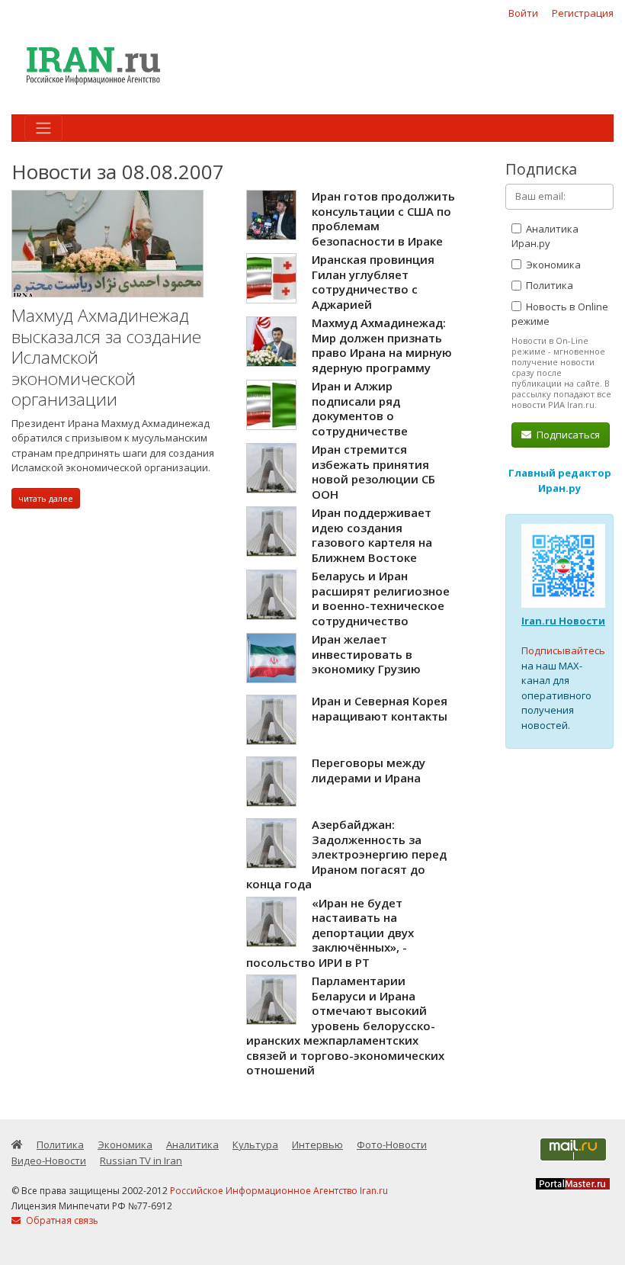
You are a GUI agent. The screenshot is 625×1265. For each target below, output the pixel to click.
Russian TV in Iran (141, 1160)
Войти (523, 13)
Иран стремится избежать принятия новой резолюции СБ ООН (373, 471)
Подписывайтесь (563, 650)
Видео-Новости (48, 1160)
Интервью (317, 1144)
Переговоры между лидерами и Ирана (368, 770)
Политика (548, 285)
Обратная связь (61, 1220)
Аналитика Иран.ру (545, 236)
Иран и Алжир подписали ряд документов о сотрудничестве (360, 408)
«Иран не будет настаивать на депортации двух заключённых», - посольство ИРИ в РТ (330, 932)
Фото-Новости (392, 1144)
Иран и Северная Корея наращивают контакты (379, 708)
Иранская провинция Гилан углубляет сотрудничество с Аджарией (373, 282)
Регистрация (583, 13)
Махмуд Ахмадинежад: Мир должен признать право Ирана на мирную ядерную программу (382, 345)
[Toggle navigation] (43, 128)
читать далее (45, 498)
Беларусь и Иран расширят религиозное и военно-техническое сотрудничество (381, 598)
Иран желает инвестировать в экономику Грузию (366, 653)
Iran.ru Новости (563, 621)
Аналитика (192, 1144)
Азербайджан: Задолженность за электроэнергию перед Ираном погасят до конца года (346, 854)
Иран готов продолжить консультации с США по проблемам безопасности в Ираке (383, 218)
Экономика (552, 264)
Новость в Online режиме (559, 314)
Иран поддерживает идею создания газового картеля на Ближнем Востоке (372, 535)
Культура (255, 1144)
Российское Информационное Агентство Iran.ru (279, 1190)
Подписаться (567, 434)
